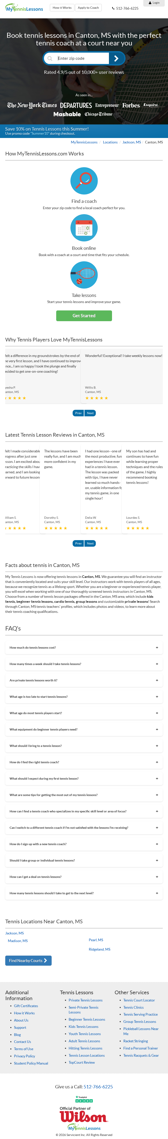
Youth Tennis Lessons (85, 1034)
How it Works (62, 7)
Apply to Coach (88, 7)
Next (90, 413)
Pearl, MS (96, 940)
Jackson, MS (131, 142)
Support (20, 1027)
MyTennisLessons (84, 142)
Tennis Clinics (133, 1007)
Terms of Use (23, 1049)
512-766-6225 (98, 1086)
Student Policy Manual (31, 1063)
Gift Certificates (26, 1006)
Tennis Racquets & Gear (141, 1055)
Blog (17, 1035)
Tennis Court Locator (139, 1000)
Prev (78, 413)
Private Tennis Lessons (86, 1000)
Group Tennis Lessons (139, 1022)
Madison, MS (18, 941)
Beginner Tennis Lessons (87, 1019)
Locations (110, 142)
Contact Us (22, 1042)
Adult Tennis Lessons (84, 1041)
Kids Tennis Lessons (83, 1027)
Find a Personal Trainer (140, 1048)
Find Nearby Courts (26, 960)
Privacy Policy (24, 1056)
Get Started (84, 315)
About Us (21, 1020)
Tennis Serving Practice (140, 1014)
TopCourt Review (82, 1062)
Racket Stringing (135, 1041)
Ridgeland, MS (99, 949)
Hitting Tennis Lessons (85, 1048)
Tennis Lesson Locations (87, 1055)
